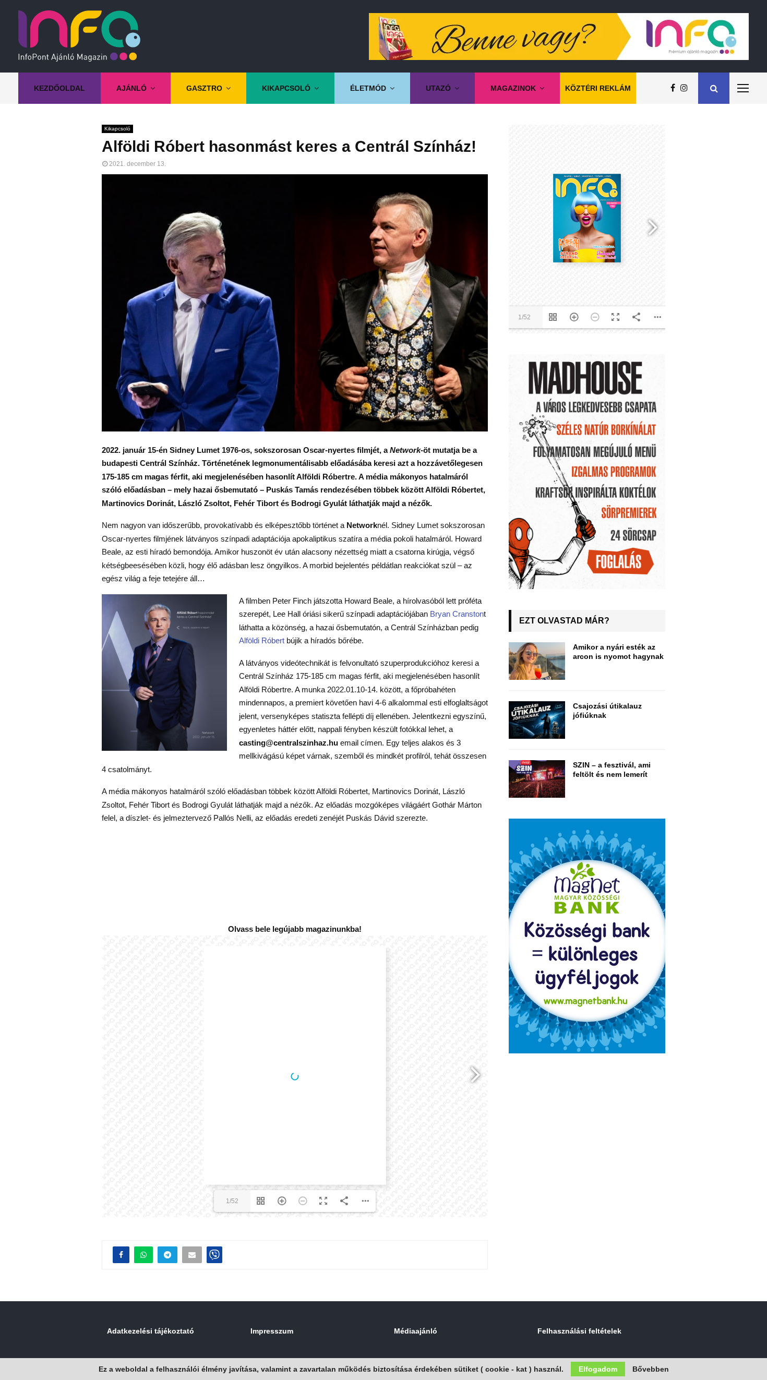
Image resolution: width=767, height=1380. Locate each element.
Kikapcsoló (286, 88)
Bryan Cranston (457, 613)
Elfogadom (598, 1369)
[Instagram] (686, 88)
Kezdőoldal (59, 88)
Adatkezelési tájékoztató (150, 1331)
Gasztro (204, 88)
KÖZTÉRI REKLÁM (598, 88)
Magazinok (513, 88)
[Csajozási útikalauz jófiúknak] (537, 720)
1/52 (232, 1201)
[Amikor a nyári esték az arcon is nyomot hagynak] (537, 661)
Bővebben (650, 1369)
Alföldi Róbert (261, 640)
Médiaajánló (415, 1331)
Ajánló (131, 88)
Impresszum (271, 1331)
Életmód (368, 88)
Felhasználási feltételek (579, 1331)
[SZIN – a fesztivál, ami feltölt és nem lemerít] (537, 779)
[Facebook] (675, 88)
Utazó (438, 88)
